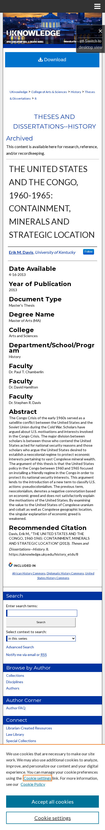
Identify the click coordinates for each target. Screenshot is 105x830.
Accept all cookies (53, 801)
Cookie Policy (33, 784)
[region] (52, 787)
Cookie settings (37, 778)
